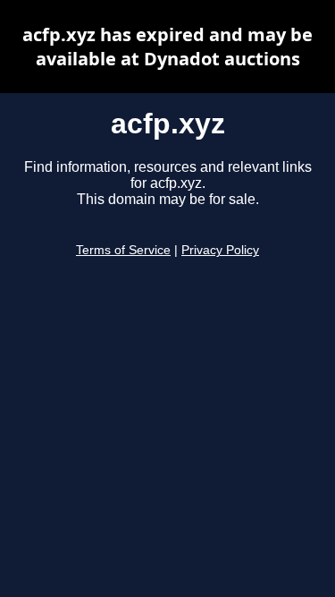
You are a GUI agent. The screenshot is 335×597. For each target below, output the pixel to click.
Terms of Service (123, 250)
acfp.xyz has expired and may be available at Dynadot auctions (167, 46)
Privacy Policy (220, 250)
